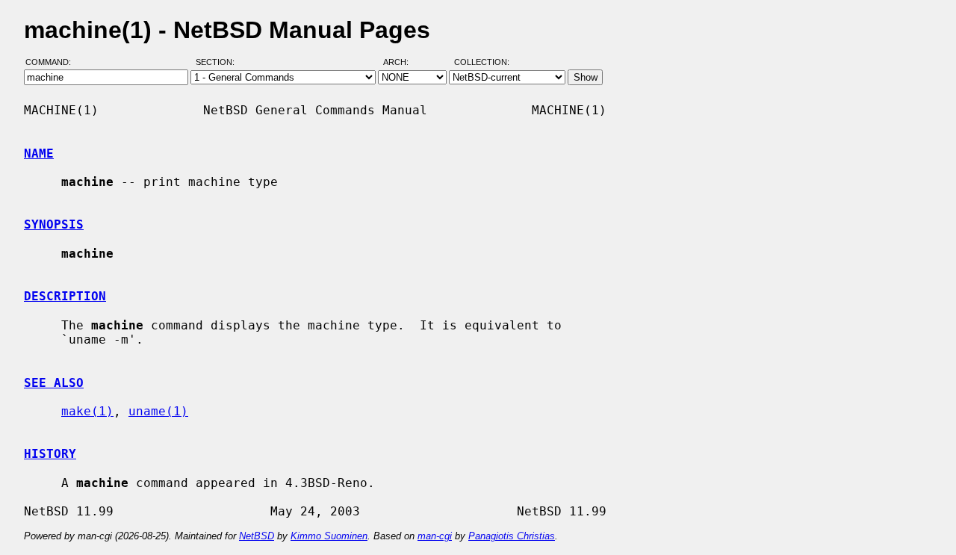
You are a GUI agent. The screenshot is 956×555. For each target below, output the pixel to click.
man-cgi (435, 536)
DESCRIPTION (65, 296)
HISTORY (50, 454)
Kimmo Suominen (329, 536)
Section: (218, 62)
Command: (52, 62)
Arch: (402, 62)
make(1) (87, 411)
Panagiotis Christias (511, 536)
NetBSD (256, 536)
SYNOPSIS (54, 224)
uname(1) (158, 411)
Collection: (481, 62)
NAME (39, 153)
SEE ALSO (54, 383)
